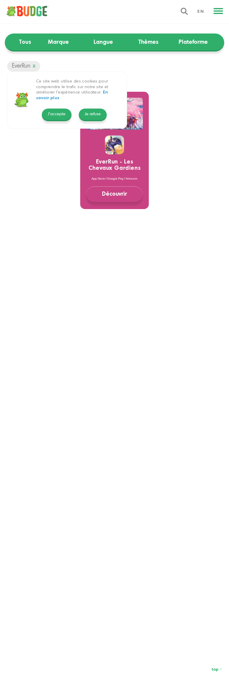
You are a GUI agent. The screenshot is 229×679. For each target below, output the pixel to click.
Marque (58, 42)
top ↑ (217, 670)
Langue (103, 42)
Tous (25, 42)
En (200, 12)
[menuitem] (24, 12)
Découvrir (114, 194)
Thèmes (148, 42)
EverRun (21, 66)
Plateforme (193, 42)
